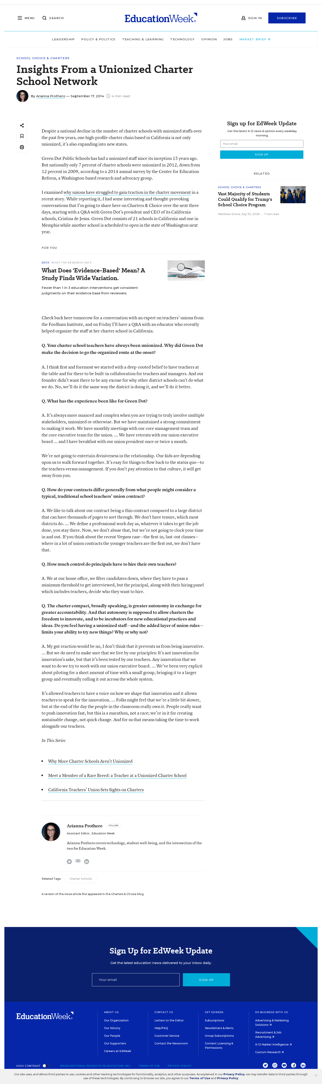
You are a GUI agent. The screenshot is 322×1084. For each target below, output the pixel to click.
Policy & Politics (98, 39)
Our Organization (116, 1020)
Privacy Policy (180, 1065)
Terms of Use (149, 1065)
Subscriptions (214, 1020)
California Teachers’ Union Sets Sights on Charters (96, 790)
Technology (182, 39)
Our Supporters (115, 1043)
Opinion (209, 39)
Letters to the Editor (169, 1020)
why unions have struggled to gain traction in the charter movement (127, 192)
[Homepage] (161, 18)
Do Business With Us (271, 1012)
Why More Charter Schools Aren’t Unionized (90, 761)
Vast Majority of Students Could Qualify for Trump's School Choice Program (245, 199)
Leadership (63, 39)
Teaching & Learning (143, 39)
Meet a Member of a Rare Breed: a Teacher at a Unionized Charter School (117, 775)
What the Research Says (71, 262)
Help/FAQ (161, 1028)
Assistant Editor (78, 833)
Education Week (103, 833)
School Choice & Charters (43, 58)
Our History (112, 1028)
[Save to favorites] (22, 136)
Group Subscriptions (219, 1035)
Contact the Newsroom (171, 1043)
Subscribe (287, 18)
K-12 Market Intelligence (272, 1044)
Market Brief (253, 39)
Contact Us (163, 1012)
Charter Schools (80, 878)
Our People (112, 1035)
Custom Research (268, 1052)
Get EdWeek (214, 1012)
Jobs (228, 39)
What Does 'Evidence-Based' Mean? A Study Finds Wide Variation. (93, 274)
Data (45, 262)
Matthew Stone (229, 214)
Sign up (206, 980)
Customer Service (166, 1035)
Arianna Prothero (50, 96)
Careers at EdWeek (117, 1051)
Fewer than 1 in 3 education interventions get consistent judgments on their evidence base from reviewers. (90, 290)
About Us (111, 1012)
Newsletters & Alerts (219, 1028)
